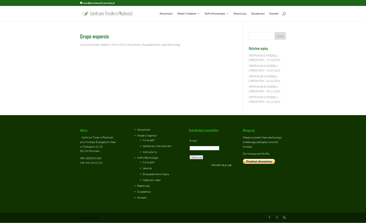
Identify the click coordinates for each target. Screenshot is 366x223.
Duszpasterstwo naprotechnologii (161, 44)
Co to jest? (149, 140)
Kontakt (273, 13)
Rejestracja (240, 13)
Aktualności (166, 13)
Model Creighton (186, 13)
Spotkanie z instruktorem (157, 146)
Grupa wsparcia (94, 36)
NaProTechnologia (215, 13)
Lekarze (147, 168)
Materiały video (152, 180)
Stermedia (94, 217)
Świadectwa (258, 13)
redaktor (105, 44)
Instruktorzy (150, 152)
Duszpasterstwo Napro (156, 174)
